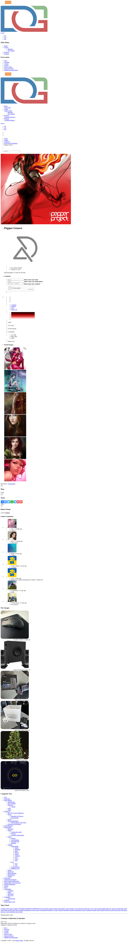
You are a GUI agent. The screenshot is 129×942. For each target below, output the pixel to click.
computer (13, 305)
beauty (84, 910)
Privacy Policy (8, 67)
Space (6, 887)
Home (6, 46)
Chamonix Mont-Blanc (17, 835)
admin (5, 910)
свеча (7, 912)
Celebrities (7, 897)
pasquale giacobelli (63, 910)
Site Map (6, 62)
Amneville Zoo (15, 867)
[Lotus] (12, 527)
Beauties (13, 843)
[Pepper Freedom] (15, 481)
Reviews (6, 52)
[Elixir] (15, 458)
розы (17, 912)
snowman (71, 910)
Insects (9, 870)
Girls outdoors (15, 840)
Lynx (16, 857)
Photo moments (12, 873)
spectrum (80, 908)
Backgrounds (15, 818)
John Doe (10, 805)
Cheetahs (17, 856)
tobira (107, 908)
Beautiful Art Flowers (17, 816)
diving (115, 910)
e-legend (3, 908)
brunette (94, 910)
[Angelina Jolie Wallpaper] (12, 539)
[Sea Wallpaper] (12, 552)
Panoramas (7, 799)
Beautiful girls (15, 841)
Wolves (17, 852)
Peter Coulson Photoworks (11, 881)
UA (5, 37)
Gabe (9, 808)
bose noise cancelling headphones (21, 910)
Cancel (3, 513)
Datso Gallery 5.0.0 (9, 902)
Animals (10, 844)
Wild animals (14, 846)
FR (5, 36)
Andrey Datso (19, 940)
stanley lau (14, 309)
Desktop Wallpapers (9, 884)
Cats (16, 865)
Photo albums (8, 800)
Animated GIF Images (10, 879)
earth (112, 910)
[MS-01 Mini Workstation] (15, 698)
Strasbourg (11, 871)
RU (5, 39)
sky (111, 908)
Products (6, 54)
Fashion (10, 876)
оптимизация (43, 910)
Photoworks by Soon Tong (18, 822)
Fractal (9, 819)
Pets (12, 862)
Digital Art (7, 142)
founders (46, 908)
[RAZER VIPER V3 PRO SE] (15, 638)
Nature (9, 830)
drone (121, 908)
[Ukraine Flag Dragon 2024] (12, 564)
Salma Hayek (11, 898)
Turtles (17, 848)
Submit (7, 513)
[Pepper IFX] (15, 369)
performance (78, 910)
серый (99, 908)
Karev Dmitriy (12, 803)
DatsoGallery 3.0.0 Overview (12, 883)
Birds (16, 851)
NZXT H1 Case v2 (89, 908)
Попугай (40, 908)
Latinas (51, 908)
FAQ (5, 60)
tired (119, 908)
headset (50, 910)
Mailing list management (11, 70)
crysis (76, 908)
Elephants (17, 849)
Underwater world (16, 832)
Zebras (17, 854)
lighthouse (89, 910)
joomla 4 (72, 908)
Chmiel (13, 806)
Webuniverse (11, 802)
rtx (53, 910)
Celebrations (7, 889)
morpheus (12, 912)
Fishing (6, 886)
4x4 (116, 908)
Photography (7, 827)
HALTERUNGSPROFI (25, 908)
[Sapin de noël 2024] (15, 758)
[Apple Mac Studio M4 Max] (15, 728)
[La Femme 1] (12, 589)
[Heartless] (15, 436)
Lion (16, 860)
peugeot (55, 908)
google (21, 912)
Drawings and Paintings (10, 143)
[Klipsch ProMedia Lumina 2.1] (15, 668)
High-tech (10, 829)
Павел (9, 810)
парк (113, 908)
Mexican (107, 910)
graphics (13, 306)
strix (96, 908)
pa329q (10, 910)
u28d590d (35, 908)
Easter (9, 892)
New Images (11, 50)
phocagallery (61, 908)
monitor (103, 908)
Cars (5, 797)
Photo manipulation (13, 821)
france (119, 910)
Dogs (16, 864)
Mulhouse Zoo (15, 868)
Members (10, 49)
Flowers (13, 833)
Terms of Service (9, 68)
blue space (124, 910)
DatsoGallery (11, 484)
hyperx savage (35, 910)
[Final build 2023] (12, 601)
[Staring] (15, 391)
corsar (7, 908)
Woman (13, 838)
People (9, 837)
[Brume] (15, 413)
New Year (10, 895)
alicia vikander (101, 910)
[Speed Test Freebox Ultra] (15, 789)
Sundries (6, 900)
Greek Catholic (13, 908)
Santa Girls (7, 878)
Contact (6, 64)
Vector (9, 814)
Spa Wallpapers (8, 825)
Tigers (16, 859)
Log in (2, 33)
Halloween (11, 894)
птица (67, 908)
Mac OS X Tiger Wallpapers (16, 813)
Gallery (6, 47)
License (6, 65)
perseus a (3, 912)
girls (12, 308)
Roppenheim (11, 875)
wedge (56, 910)
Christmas (10, 890)
